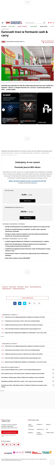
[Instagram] (10, 444)
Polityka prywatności (39, 433)
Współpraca (39, 424)
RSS (47, 429)
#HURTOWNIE (20, 286)
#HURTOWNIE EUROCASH (35, 286)
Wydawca (48, 424)
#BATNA (26, 286)
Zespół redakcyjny (30, 425)
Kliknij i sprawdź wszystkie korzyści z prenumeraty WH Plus (27, 181)
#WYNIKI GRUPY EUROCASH (19, 288)
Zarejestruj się (40, 429)
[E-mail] (34, 303)
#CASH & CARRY (12, 286)
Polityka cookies (50, 432)
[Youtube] (18, 444)
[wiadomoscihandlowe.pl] (14, 22)
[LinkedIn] (2, 444)
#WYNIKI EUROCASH (6, 288)
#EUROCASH (5, 286)
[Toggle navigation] (2, 22)
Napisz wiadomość (49, 42)
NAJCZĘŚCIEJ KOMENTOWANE (10, 367)
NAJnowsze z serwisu (10, 314)
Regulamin (30, 432)
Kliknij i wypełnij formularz (9, 432)
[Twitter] (24, 303)
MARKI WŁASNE (43, 26)
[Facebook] (14, 303)
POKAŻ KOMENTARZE (27, 298)
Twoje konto (31, 429)
